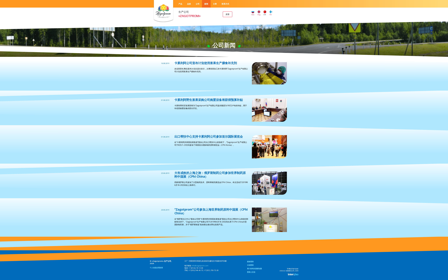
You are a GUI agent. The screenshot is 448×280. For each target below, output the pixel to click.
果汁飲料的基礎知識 (254, 268)
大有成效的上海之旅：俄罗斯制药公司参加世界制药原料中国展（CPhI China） (210, 174)
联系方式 (225, 4)
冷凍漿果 (250, 265)
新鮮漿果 (250, 261)
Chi (265, 14)
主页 (222, 40)
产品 (180, 4)
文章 (215, 4)
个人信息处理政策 (156, 267)
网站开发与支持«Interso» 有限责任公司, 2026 (288, 270)
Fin (271, 14)
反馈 (227, 14)
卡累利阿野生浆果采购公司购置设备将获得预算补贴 (208, 100)
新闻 (206, 4)
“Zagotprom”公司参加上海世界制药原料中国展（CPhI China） (211, 211)
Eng (258, 14)
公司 (198, 4)
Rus (252, 14)
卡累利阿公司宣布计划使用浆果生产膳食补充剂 (205, 63)
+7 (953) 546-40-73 (196, 270)
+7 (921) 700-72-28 (211, 270)
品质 (189, 4)
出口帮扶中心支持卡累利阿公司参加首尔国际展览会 (208, 136)
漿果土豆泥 (251, 272)
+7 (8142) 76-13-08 (196, 268)
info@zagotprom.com (200, 266)
